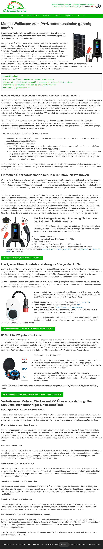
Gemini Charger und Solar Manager (69, 307)
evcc (78, 305)
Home (20, 15)
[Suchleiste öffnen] (84, 16)
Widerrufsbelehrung (78, 544)
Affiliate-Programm (93, 544)
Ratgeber (68, 15)
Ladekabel (46, 15)
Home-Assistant (47, 249)
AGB (56, 544)
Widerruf (64, 544)
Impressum (26, 544)
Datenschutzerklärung (39, 544)
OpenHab (67, 249)
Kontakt (50, 544)
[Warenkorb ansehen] (78, 16)
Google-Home (82, 249)
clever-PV (86, 302)
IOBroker (58, 249)
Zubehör (58, 15)
